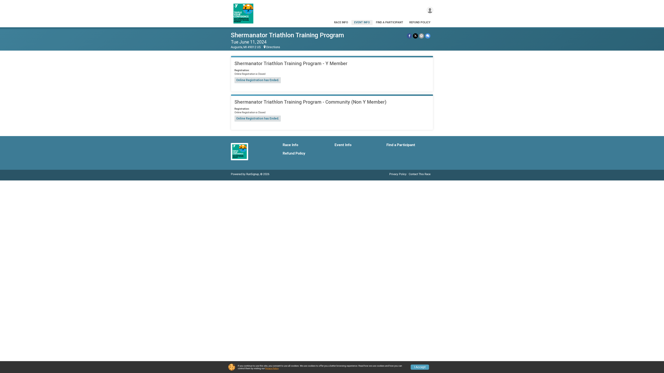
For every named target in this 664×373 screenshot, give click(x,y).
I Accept (420, 367)
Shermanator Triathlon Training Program (287, 35)
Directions (273, 47)
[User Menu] (430, 10)
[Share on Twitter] (415, 35)
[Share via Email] (421, 35)
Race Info (341, 22)
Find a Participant (389, 22)
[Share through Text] (427, 35)
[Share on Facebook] (409, 35)
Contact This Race (420, 174)
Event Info (362, 22)
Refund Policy (419, 22)
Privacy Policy (398, 174)
